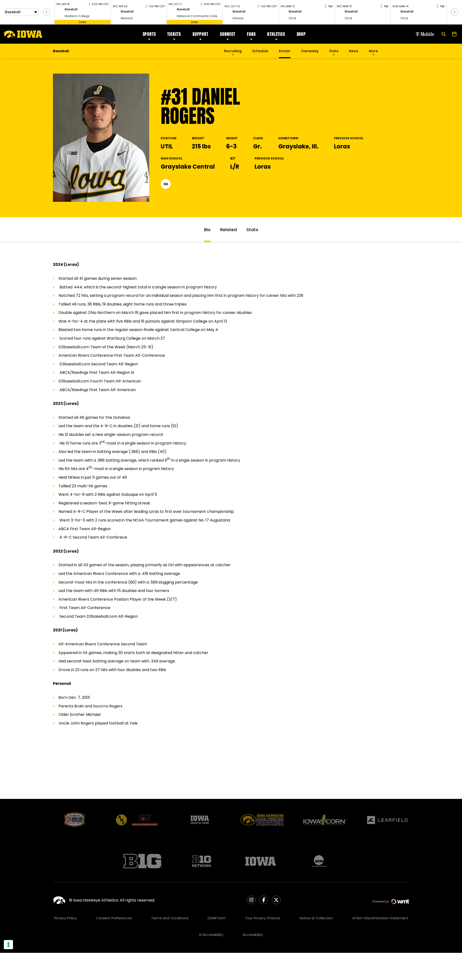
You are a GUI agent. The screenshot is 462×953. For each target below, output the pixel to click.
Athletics (276, 34)
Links (82, 22)
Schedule (260, 51)
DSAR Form (217, 918)
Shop (301, 34)
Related (228, 230)
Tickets (174, 34)
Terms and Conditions (169, 918)
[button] (46, 12)
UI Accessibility (211, 934)
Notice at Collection (316, 918)
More (373, 51)
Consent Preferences (114, 918)
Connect (228, 34)
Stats (333, 51)
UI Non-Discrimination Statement (380, 918)
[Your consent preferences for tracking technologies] (8, 944)
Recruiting (233, 51)
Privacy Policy (65, 918)
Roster (284, 51)
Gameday (310, 51)
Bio (207, 230)
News (353, 51)
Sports (149, 34)
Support (200, 34)
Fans (251, 34)
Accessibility (253, 934)
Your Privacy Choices (262, 918)
